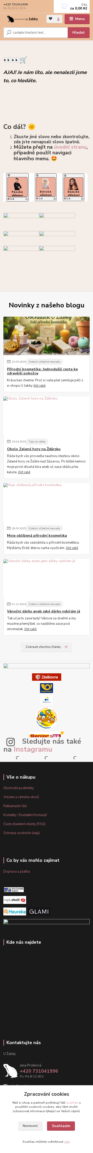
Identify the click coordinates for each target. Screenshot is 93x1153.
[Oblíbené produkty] (51, 18)
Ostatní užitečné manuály (44, 362)
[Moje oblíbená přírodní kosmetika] (46, 502)
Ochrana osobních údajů (21, 833)
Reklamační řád (15, 806)
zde (67, 1142)
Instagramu (33, 749)
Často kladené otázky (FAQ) (24, 824)
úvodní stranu (70, 147)
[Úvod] (21, 19)
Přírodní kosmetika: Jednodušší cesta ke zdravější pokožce (42, 371)
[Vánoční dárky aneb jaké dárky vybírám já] (46, 578)
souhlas (72, 1103)
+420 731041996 (15, 4)
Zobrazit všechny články (43, 647)
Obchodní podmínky (18, 788)
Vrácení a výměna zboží (21, 797)
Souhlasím (61, 1125)
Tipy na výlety (36, 441)
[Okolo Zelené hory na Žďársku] (46, 415)
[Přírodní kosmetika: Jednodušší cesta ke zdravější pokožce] (46, 336)
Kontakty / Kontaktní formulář (25, 815)
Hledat (78, 32)
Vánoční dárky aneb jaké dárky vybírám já (43, 611)
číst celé (39, 385)
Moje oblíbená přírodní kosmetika (37, 536)
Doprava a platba (16, 871)
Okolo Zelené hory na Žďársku (33, 449)
